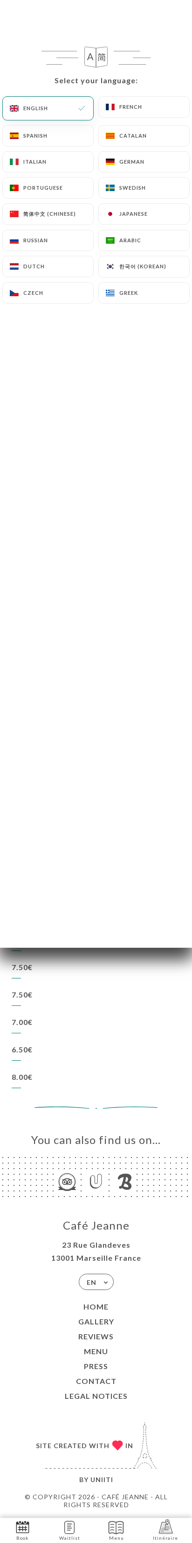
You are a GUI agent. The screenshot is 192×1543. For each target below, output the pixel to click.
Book (22, 1538)
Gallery (96, 1321)
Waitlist (69, 1538)
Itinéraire (165, 1538)
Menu (96, 1351)
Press (96, 1366)
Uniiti (101, 1479)
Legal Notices (96, 1395)
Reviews (96, 1336)
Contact (96, 1381)
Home (96, 1306)
